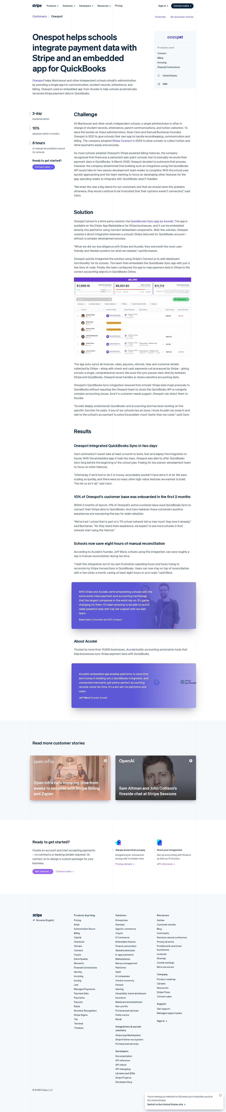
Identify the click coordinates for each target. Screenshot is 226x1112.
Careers (161, 983)
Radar (77, 1006)
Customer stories (166, 924)
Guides (161, 920)
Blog (159, 928)
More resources (165, 966)
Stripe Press (163, 992)
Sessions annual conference (172, 937)
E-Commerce (122, 937)
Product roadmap (166, 979)
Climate (78, 946)
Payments (79, 997)
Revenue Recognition (85, 1010)
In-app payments (124, 954)
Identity (78, 971)
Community (163, 933)
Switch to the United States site (165, 1104)
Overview (160, 16)
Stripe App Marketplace (128, 1035)
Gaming (119, 989)
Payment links (81, 993)
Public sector (122, 1014)
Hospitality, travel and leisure (130, 993)
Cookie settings (165, 962)
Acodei (131, 649)
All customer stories (182, 16)
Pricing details (123, 863)
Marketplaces (122, 958)
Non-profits (121, 1006)
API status (120, 1064)
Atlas (76, 924)
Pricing (118, 5)
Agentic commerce (125, 928)
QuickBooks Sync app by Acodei (152, 221)
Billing (77, 933)
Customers (39, 16)
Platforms (120, 967)
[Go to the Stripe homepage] (36, 915)
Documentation (123, 1056)
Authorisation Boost (84, 928)
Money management (126, 963)
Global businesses (125, 950)
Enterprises (121, 920)
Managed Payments (84, 989)
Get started (42, 871)
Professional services (127, 1010)
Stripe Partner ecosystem (129, 1039)
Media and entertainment (128, 1001)
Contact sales (181, 5)
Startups (120, 924)
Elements (79, 963)
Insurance (120, 997)
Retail (118, 1019)
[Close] (220, 1096)
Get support (163, 1008)
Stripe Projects (123, 1077)
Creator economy (124, 980)
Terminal (78, 1023)
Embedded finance (125, 941)
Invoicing (78, 976)
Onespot (38, 80)
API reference (165, 863)
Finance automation (126, 946)
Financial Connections (85, 967)
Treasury (79, 1027)
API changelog (123, 1068)
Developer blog (123, 1081)
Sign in (162, 5)
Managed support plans (169, 1013)
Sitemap (161, 958)
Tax (76, 1019)
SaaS (118, 971)
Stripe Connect (122, 140)
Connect (78, 950)
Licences (162, 954)
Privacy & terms (165, 941)
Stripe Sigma (80, 1014)
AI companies (122, 976)
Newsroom (163, 987)
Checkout (79, 941)
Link (76, 984)
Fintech (119, 984)
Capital (77, 937)
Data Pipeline (81, 958)
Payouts (78, 1001)
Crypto (77, 954)
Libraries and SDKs (125, 1073)
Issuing (77, 980)
